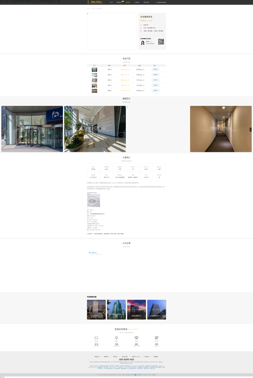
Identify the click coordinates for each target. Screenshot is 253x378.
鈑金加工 (96, 365)
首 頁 (111, 2)
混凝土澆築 (152, 368)
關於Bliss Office (136, 356)
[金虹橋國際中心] (136, 309)
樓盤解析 (156, 356)
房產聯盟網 (140, 367)
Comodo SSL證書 (127, 367)
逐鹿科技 (154, 374)
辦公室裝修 (122, 365)
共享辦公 (137, 2)
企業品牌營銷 (146, 367)
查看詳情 (156, 69)
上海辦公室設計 (140, 368)
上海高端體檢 (147, 365)
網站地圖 (2, 377)
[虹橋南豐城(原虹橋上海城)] (116, 309)
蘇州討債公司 (146, 368)
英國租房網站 (123, 368)
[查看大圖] (127, 106)
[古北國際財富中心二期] (156, 309)
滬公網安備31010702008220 (141, 374)
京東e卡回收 (134, 367)
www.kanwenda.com (92, 367)
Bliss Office (89, 8)
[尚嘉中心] (96, 309)
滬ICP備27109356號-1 (130, 374)
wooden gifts (160, 365)
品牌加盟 (117, 365)
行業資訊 (146, 356)
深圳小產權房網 (154, 365)
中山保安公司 (120, 367)
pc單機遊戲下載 (100, 367)
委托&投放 (146, 2)
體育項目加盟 (111, 365)
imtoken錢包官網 (116, 368)
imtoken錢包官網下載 (108, 368)
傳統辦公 (128, 2)
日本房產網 (101, 365)
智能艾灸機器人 (159, 367)
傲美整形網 (127, 365)
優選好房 (119, 2)
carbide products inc (134, 365)
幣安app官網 (141, 365)
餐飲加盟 (106, 365)
